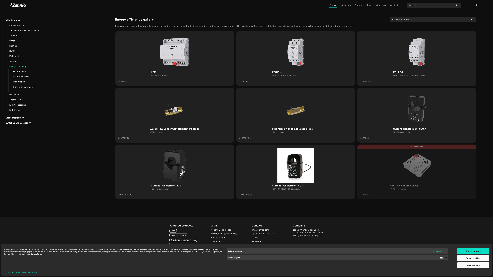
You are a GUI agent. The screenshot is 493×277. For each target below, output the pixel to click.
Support (359, 5)
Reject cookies (473, 258)
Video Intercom (13, 117)
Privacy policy (21, 272)
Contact (394, 5)
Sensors (13, 61)
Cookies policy (9, 272)
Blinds (12, 40)
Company (381, 5)
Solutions (346, 5)
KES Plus (277, 72)
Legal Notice (32, 272)
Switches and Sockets (17, 123)
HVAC (12, 51)
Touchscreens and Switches (22, 30)
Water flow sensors (22, 76)
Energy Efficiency (17, 66)
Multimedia (14, 94)
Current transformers (23, 87)
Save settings (473, 265)
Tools (369, 5)
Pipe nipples (19, 82)
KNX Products (13, 20)
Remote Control (16, 25)
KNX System (15, 110)
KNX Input (14, 56)
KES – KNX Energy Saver (404, 185)
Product (333, 5)
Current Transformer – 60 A (288, 185)
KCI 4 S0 (398, 72)
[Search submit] (456, 5)
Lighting (13, 46)
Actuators (14, 35)
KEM (153, 72)
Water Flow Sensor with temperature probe (175, 128)
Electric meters (20, 71)
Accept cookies (473, 251)
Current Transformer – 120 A (167, 185)
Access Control (16, 99)
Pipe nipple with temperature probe (292, 128)
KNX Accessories (17, 105)
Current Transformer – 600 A (409, 128)
